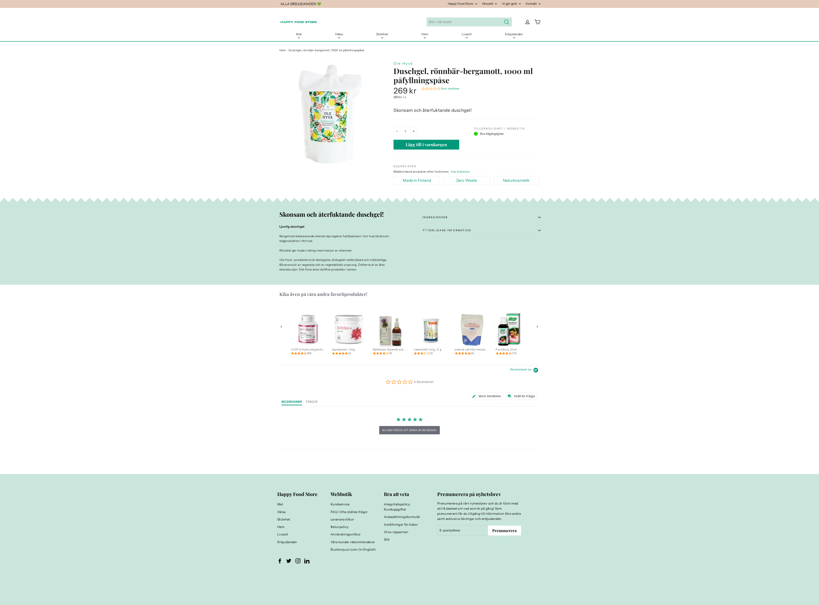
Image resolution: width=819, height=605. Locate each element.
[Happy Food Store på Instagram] (298, 560)
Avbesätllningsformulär (402, 517)
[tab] (487, 396)
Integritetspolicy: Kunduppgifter (397, 506)
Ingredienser (435, 217)
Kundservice (340, 504)
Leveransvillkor (342, 519)
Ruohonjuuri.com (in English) (353, 549)
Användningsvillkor (346, 534)
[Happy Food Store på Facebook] (279, 560)
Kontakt (531, 4)
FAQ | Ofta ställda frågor (349, 512)
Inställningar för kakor (401, 524)
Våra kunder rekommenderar (353, 542)
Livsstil (467, 34)
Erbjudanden (514, 34)
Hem (424, 34)
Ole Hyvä (403, 63)
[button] (281, 327)
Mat (299, 34)
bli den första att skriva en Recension (409, 430)
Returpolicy (340, 527)
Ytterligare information (447, 230)
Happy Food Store (461, 4)
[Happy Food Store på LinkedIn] (306, 560)
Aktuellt (488, 4)
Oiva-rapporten (396, 532)
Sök (387, 539)
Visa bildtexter (460, 171)
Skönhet (382, 34)
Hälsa (339, 34)
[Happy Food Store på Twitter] (288, 560)
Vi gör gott (510, 4)
